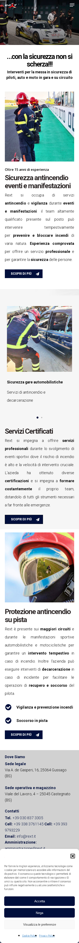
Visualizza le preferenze (39, 924)
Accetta (39, 901)
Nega (39, 913)
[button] (73, 856)
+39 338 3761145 (29, 824)
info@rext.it (26, 836)
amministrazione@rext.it (25, 848)
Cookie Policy (29, 935)
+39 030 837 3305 (27, 818)
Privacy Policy (47, 935)
